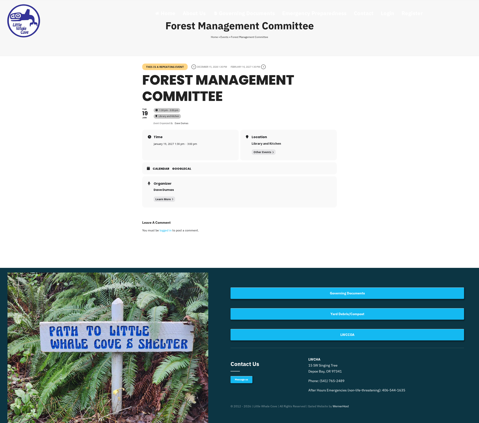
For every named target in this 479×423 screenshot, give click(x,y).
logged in (166, 230)
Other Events (262, 152)
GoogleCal (181, 169)
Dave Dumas (164, 190)
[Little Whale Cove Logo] (24, 4)
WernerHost (341, 406)
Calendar (161, 169)
